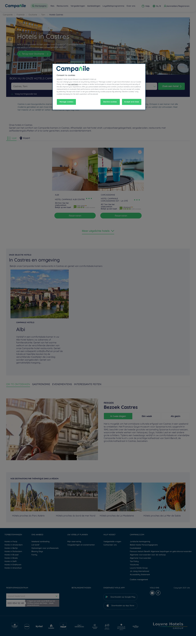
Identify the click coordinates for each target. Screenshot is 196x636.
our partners (73, 84)
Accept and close (131, 102)
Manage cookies (66, 102)
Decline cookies (110, 102)
